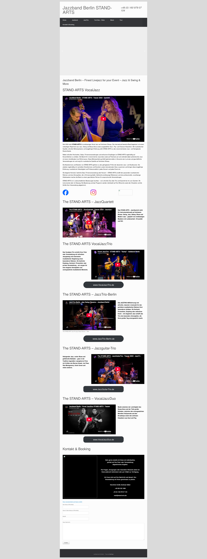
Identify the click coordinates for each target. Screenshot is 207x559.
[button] (144, 22)
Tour (121, 20)
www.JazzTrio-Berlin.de (103, 338)
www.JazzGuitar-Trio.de (103, 389)
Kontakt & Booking (68, 24)
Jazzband (75, 20)
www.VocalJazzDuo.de (103, 439)
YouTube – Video (99, 20)
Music (112, 20)
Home (64, 20)
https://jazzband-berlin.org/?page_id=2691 (72, 502)
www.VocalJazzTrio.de (103, 284)
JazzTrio (86, 20)
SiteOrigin (111, 554)
